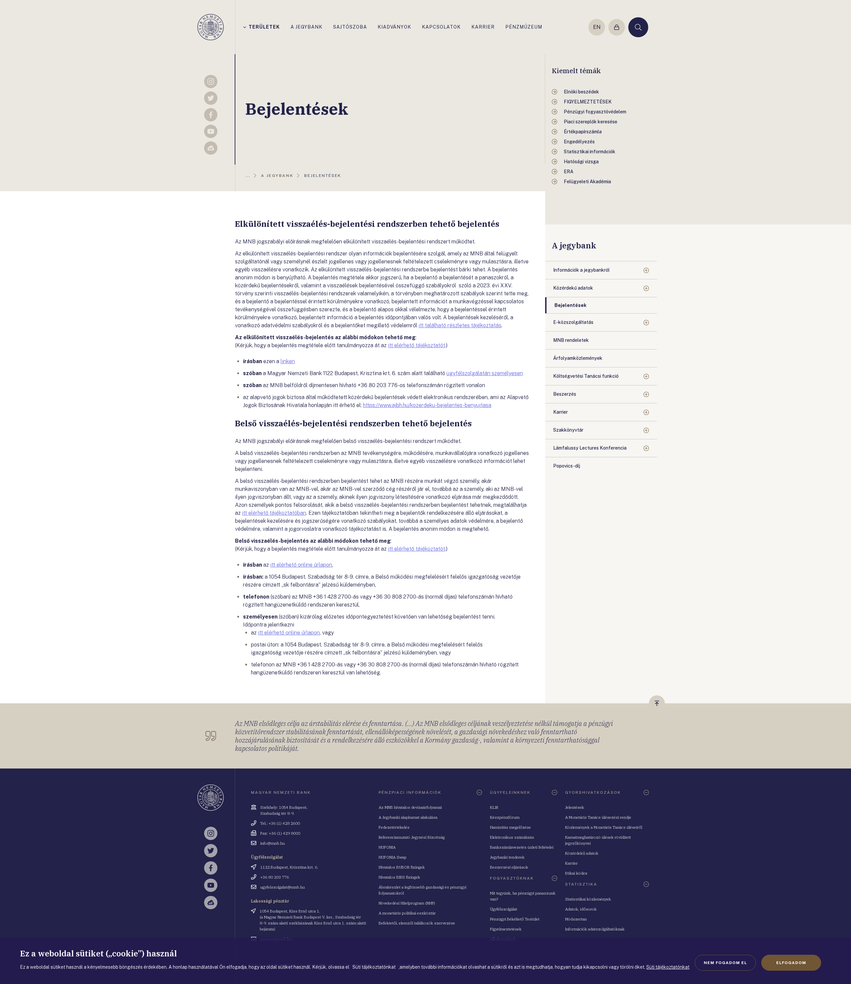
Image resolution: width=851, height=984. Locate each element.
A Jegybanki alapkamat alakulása (408, 817)
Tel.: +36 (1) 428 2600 (280, 823)
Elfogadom (791, 962)
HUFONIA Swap (393, 857)
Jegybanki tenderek (507, 857)
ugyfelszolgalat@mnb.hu (282, 887)
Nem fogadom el (725, 962)
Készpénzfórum (505, 817)
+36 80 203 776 (274, 877)
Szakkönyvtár (568, 430)
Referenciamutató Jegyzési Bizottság (412, 837)
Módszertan (576, 918)
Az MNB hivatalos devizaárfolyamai (410, 807)
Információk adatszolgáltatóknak (595, 928)
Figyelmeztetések (506, 928)
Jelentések (574, 807)
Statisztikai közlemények (588, 899)
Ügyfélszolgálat (503, 909)
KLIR (494, 807)
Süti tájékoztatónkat (667, 967)
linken (288, 361)
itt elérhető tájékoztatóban (274, 513)
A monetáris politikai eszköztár (407, 913)
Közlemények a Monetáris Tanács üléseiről (603, 827)
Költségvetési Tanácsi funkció (586, 376)
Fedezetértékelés (394, 827)
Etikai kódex (576, 873)
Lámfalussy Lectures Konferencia (590, 448)
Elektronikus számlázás (512, 837)
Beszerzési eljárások (509, 867)
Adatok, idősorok (581, 909)
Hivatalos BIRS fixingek (399, 877)
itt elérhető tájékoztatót (416, 345)
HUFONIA (387, 847)
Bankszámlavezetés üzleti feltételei (521, 847)
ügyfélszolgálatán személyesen (484, 373)
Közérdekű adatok (573, 288)
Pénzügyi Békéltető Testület (515, 918)
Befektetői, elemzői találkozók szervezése (417, 922)
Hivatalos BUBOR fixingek (402, 867)
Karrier (560, 412)
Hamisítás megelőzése (510, 827)
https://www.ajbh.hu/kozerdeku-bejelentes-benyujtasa (427, 405)
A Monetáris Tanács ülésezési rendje (598, 817)
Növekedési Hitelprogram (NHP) (407, 903)
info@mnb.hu (272, 843)
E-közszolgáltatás (573, 322)
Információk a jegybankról (581, 270)
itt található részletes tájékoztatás (460, 325)
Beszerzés (564, 394)
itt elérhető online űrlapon (301, 565)
